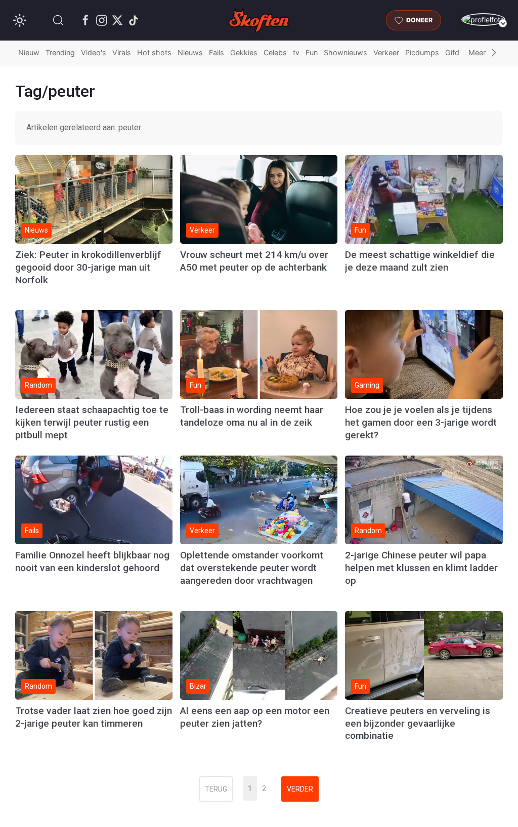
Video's (93, 52)
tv (296, 52)
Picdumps (422, 52)
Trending (60, 52)
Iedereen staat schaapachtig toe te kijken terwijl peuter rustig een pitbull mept (91, 422)
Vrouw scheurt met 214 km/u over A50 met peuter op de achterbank (254, 261)
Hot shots (154, 52)
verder (300, 789)
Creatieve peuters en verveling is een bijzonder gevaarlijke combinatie (417, 723)
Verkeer (386, 52)
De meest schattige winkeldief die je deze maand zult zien (420, 261)
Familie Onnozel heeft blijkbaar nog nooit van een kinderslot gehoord (92, 561)
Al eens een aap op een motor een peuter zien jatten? (254, 717)
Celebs (275, 52)
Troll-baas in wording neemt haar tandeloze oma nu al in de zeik (251, 416)
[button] (58, 20)
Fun (312, 52)
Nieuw (28, 52)
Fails (216, 52)
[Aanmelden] (483, 19)
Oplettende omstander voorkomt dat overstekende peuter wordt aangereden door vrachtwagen (251, 567)
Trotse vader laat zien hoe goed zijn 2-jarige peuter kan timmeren (93, 717)
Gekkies (243, 52)
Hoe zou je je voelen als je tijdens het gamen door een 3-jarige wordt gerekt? (421, 422)
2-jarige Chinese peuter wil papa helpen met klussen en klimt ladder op (421, 567)
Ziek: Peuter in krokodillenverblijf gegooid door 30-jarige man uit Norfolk (88, 267)
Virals (121, 52)
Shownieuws (345, 52)
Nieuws (190, 52)
